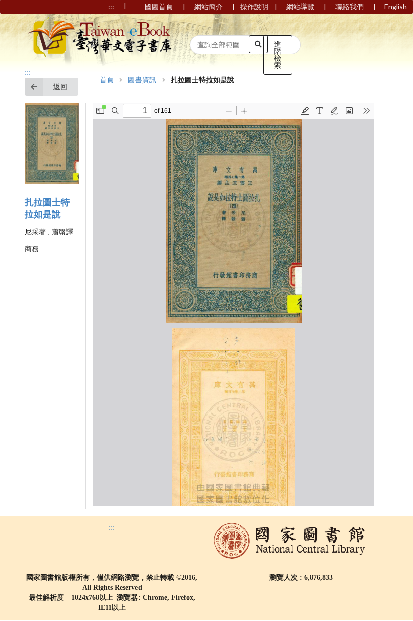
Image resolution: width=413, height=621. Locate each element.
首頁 (107, 80)
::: (28, 72)
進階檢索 (277, 55)
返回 (60, 86)
